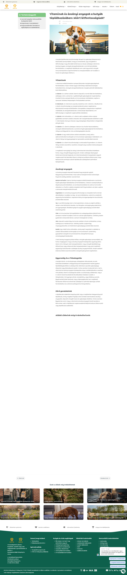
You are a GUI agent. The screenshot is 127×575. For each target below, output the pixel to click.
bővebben (60, 359)
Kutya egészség (66, 21)
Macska (104, 6)
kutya (71, 21)
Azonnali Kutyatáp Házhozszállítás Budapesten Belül (30, 20)
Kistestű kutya (71, 6)
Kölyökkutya (60, 6)
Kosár (117, 6)
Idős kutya (96, 6)
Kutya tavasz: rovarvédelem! (29, 23)
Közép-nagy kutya (84, 6)
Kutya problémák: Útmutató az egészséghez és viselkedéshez (30, 26)
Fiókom (112, 6)
